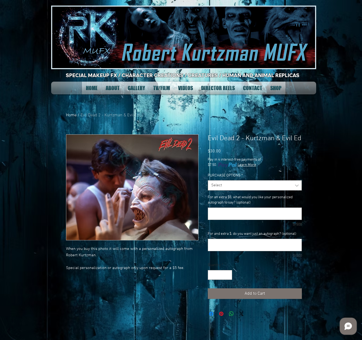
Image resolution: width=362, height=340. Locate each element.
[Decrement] (212, 275)
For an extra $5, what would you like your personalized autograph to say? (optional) (250, 200)
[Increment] (228, 275)
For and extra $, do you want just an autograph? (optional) (252, 234)
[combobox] (255, 185)
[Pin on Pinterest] (221, 314)
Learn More (247, 165)
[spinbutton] (220, 275)
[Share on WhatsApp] (231, 314)
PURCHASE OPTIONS (225, 175)
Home (71, 115)
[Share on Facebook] (211, 314)
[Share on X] (241, 314)
